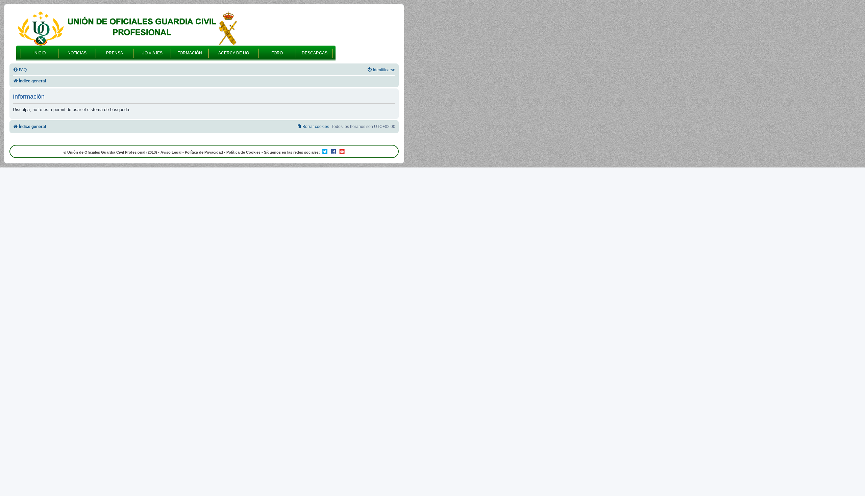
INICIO (39, 53)
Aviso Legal (170, 152)
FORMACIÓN (189, 53)
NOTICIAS (77, 53)
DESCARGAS (314, 53)
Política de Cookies (243, 152)
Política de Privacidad (204, 152)
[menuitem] (20, 70)
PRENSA (114, 53)
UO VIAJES (152, 53)
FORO (277, 53)
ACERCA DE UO (233, 53)
